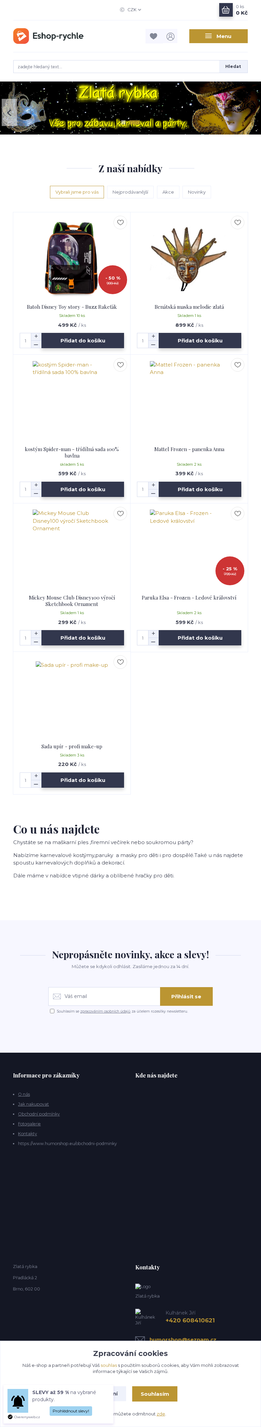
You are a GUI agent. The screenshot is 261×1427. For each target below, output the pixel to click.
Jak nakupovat (33, 1104)
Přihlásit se (186, 996)
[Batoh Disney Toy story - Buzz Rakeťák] (72, 258)
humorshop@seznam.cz (183, 1339)
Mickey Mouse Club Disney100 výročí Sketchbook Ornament (72, 600)
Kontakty (27, 1133)
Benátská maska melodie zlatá (189, 306)
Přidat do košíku (82, 340)
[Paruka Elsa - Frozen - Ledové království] (189, 549)
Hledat (233, 66)
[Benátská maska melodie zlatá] (189, 258)
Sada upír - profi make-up (71, 746)
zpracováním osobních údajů (105, 1011)
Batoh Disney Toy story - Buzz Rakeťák (72, 306)
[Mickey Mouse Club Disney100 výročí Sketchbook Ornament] (72, 549)
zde (161, 1413)
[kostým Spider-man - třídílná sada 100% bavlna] (72, 400)
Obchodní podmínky (39, 1114)
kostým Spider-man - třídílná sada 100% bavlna (72, 452)
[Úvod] (48, 36)
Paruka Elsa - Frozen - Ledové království (189, 597)
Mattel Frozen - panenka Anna (189, 449)
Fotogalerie (29, 1123)
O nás (24, 1094)
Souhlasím (155, 1394)
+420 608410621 (190, 1320)
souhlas (109, 1365)
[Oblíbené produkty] (154, 36)
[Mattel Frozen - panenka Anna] (189, 400)
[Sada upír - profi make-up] (72, 697)
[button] (9, 112)
